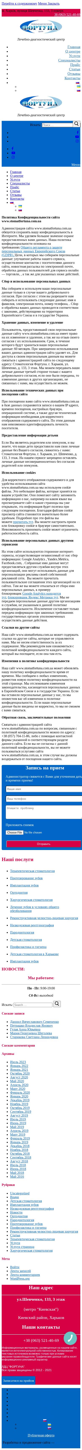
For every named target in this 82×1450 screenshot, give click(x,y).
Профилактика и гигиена (28, 947)
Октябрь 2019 (20, 1108)
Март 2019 (17, 1134)
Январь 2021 (19, 1069)
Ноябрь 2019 (19, 1104)
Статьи (15, 1235)
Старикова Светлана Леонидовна (34, 1037)
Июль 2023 (18, 1062)
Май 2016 (17, 1176)
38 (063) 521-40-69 (67, 14)
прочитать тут (23, 522)
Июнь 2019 (18, 1123)
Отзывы (45, 1413)
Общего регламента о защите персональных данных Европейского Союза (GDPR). (33, 251)
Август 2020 (19, 1077)
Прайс (45, 1405)
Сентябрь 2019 (20, 1111)
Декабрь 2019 (19, 1100)
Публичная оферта (41, 1435)
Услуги (15, 1243)
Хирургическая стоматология (31, 900)
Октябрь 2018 (20, 1153)
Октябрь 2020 (20, 1073)
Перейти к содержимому (19, 3)
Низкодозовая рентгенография (32, 925)
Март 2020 (17, 1089)
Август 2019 (19, 1115)
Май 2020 (17, 1081)
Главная (45, 1390)
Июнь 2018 (18, 1169)
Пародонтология (22, 932)
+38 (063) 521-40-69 (41, 1340)
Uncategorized (19, 1193)
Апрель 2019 (19, 1131)
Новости (16, 1212)
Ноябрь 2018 (19, 1150)
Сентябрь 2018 (20, 1157)
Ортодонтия (19, 892)
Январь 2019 (19, 1142)
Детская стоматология (26, 939)
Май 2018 (17, 1173)
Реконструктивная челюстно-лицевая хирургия (44, 918)
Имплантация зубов (24, 885)
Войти (14, 1267)
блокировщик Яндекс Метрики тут (33, 597)
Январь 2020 (19, 1096)
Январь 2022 (19, 1066)
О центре (45, 1393)
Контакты (45, 1416)
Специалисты (45, 1401)
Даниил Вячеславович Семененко (34, 1022)
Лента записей (20, 1271)
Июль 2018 (18, 1165)
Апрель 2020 (19, 1085)
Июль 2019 (18, 1119)
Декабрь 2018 (19, 1146)
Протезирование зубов (26, 878)
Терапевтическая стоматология (32, 871)
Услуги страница (22, 1247)
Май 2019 (17, 1127)
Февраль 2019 (20, 1138)
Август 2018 (19, 1161)
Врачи (14, 1197)
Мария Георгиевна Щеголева (31, 1033)
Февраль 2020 (20, 1092)
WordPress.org (20, 1278)
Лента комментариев (25, 1275)
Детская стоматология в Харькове (34, 954)
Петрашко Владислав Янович (31, 1025)
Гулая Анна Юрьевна (25, 1029)
